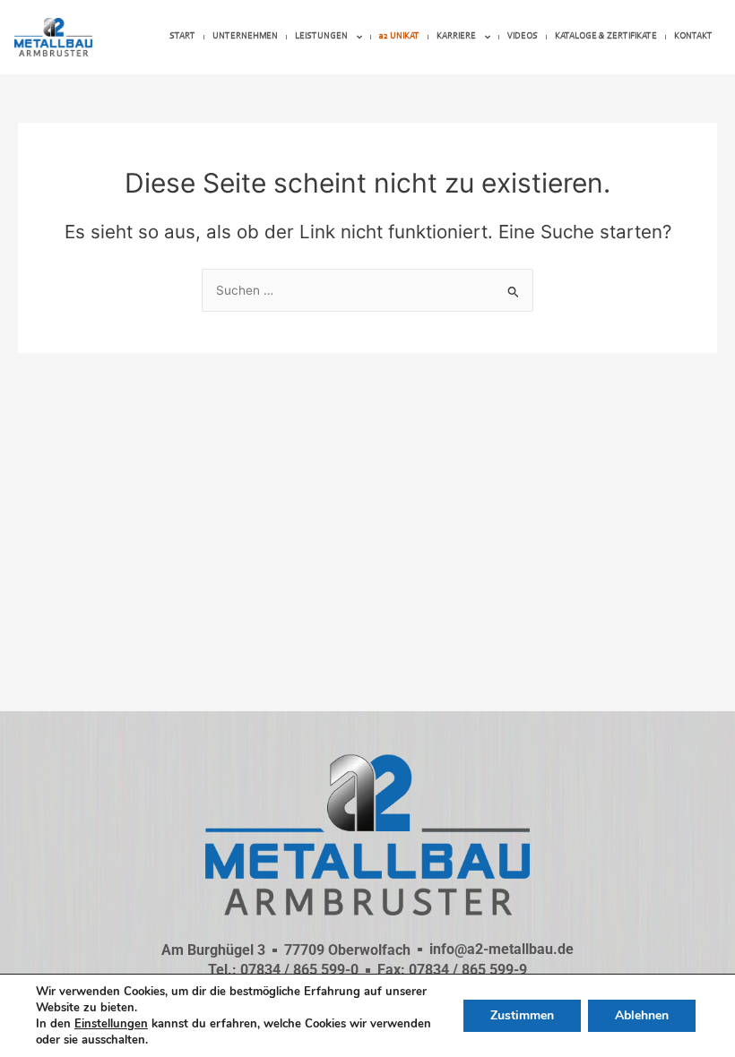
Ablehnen (642, 1015)
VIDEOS (522, 36)
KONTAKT (693, 36)
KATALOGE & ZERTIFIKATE (606, 36)
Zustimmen (522, 1015)
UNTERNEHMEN (245, 36)
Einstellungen (111, 1024)
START (182, 36)
